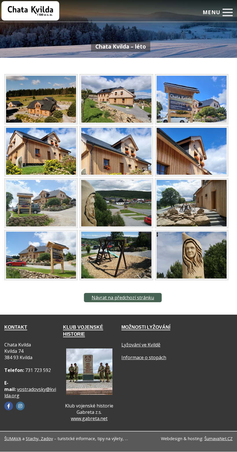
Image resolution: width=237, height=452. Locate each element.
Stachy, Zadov (39, 438)
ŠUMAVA (12, 438)
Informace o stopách (143, 357)
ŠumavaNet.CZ (218, 438)
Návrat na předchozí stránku (123, 297)
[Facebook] (8, 406)
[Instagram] (20, 406)
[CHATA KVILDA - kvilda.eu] (25, 7)
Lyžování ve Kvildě (140, 345)
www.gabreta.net (89, 418)
